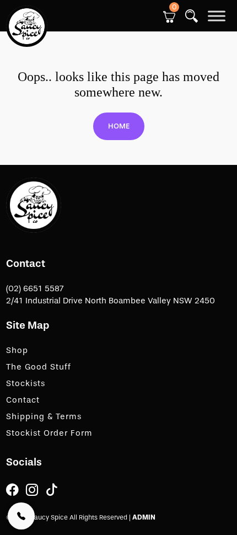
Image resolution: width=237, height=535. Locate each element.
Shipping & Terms (44, 416)
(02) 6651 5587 (35, 288)
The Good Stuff (38, 367)
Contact (23, 400)
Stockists (25, 383)
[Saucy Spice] (33, 205)
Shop (17, 350)
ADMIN (143, 517)
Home (119, 126)
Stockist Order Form (49, 433)
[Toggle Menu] (216, 15)
